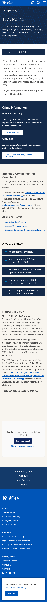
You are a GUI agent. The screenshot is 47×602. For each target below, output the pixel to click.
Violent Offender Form (16, 226)
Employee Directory (11, 516)
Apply (23, 484)
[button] (38, 3)
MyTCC (5, 508)
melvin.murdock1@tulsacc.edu (17, 205)
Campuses (7, 532)
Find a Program (23, 471)
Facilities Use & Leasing (13, 536)
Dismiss (11, 593)
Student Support (9, 512)
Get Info (23, 475)
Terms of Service (9, 560)
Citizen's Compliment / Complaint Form (23, 230)
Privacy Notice (8, 556)
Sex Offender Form (14, 222)
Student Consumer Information (16, 548)
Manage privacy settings (22, 445)
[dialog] (23, 589)
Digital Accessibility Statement (16, 540)
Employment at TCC (11, 524)
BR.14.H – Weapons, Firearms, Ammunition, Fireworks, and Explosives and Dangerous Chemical (23, 375)
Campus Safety (10, 10)
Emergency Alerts (10, 520)
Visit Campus (23, 480)
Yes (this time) (23, 441)
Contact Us (7, 564)
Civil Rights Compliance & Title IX (17, 544)
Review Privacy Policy (15, 587)
